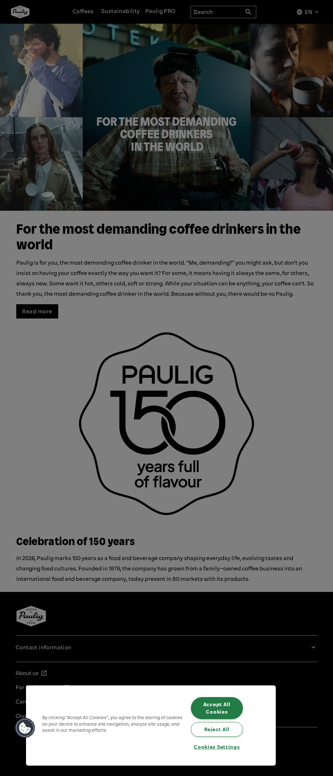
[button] (25, 728)
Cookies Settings (217, 747)
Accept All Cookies (217, 708)
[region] (151, 725)
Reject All (217, 729)
